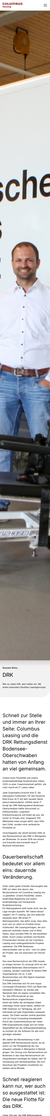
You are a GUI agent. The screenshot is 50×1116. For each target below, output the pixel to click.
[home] (13, 5)
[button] (44, 5)
